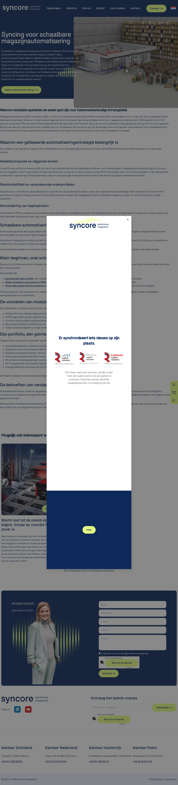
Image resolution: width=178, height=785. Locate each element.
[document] (89, 392)
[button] (128, 219)
